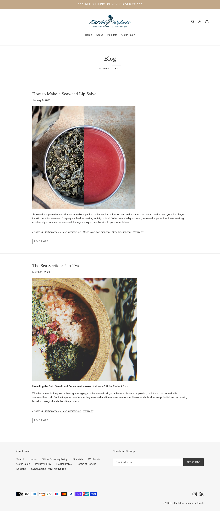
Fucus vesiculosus (70, 232)
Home (33, 459)
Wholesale (94, 459)
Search (20, 459)
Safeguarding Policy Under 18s (48, 468)
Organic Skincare (121, 232)
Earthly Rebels (177, 503)
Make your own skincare (97, 232)
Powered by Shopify (194, 503)
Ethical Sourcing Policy (54, 459)
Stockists (78, 459)
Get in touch (23, 463)
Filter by (104, 69)
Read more (41, 241)
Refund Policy (64, 463)
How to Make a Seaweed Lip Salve (64, 93)
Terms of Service (86, 463)
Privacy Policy (43, 463)
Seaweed (138, 232)
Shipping (21, 468)
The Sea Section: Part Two (56, 265)
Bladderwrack (51, 232)
